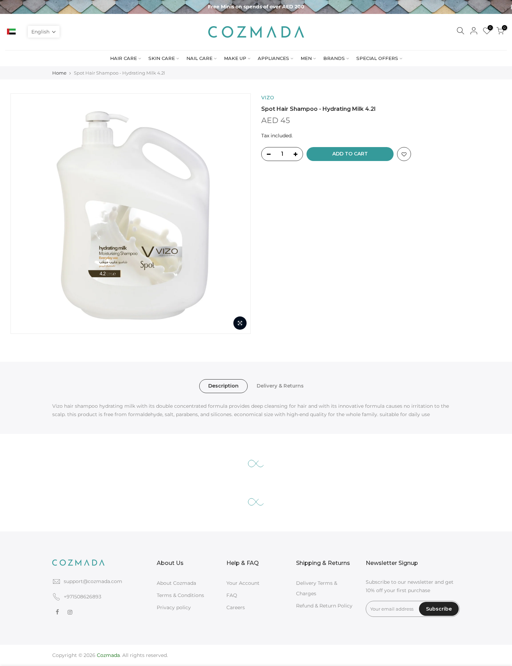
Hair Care (123, 58)
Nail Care (199, 58)
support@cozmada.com (93, 581)
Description (223, 386)
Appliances (273, 58)
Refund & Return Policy (324, 606)
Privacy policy (174, 607)
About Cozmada (176, 583)
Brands (334, 58)
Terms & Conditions (180, 595)
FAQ (231, 595)
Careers (235, 607)
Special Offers (377, 58)
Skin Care (161, 58)
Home (59, 73)
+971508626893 (82, 597)
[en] (21, 32)
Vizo (267, 97)
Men (306, 58)
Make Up (235, 58)
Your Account (242, 583)
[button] (44, 32)
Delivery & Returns (280, 386)
